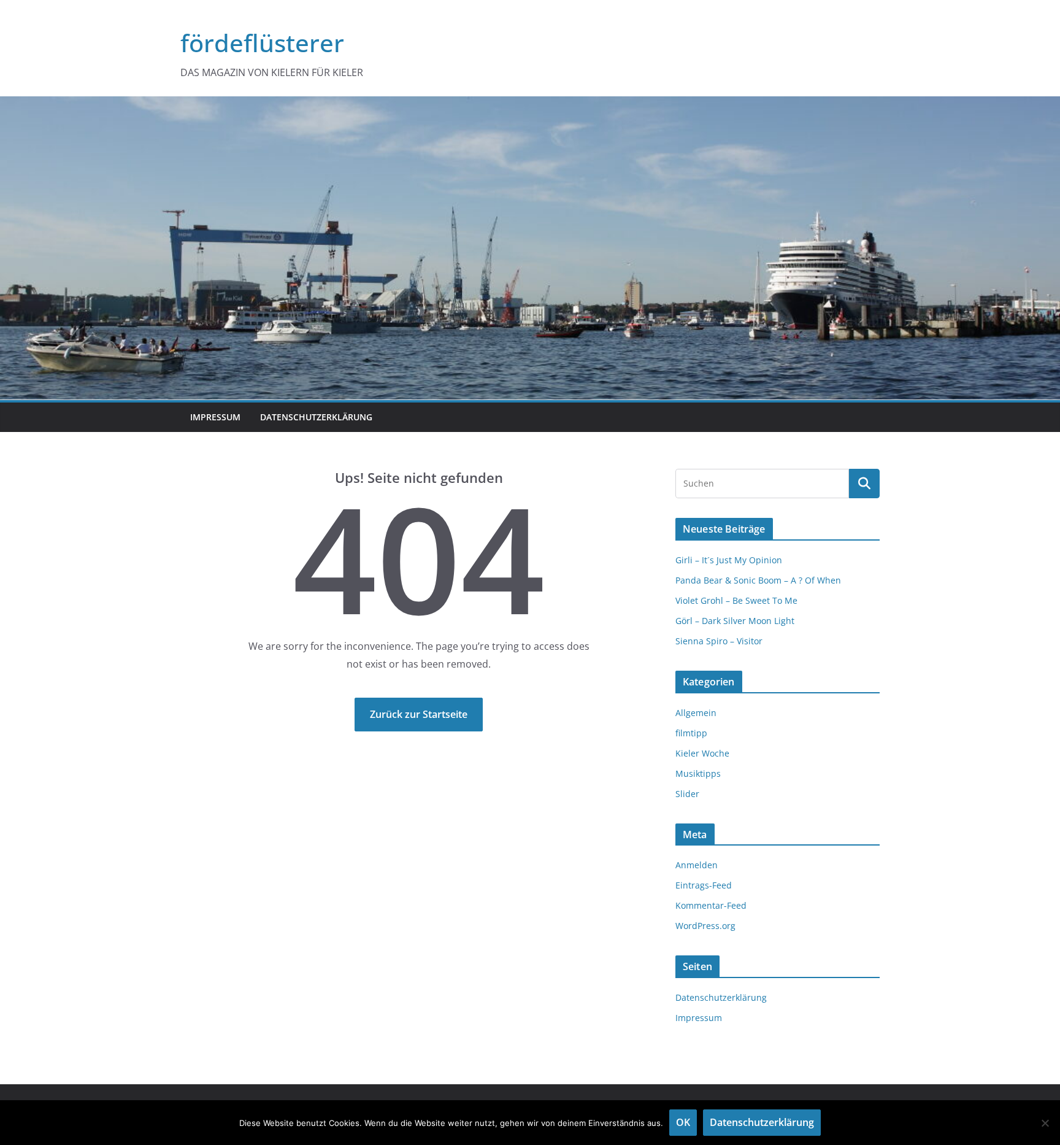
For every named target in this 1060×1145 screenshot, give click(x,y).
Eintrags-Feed (703, 885)
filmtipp (691, 733)
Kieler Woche (702, 753)
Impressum (215, 417)
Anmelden (696, 865)
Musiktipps (698, 773)
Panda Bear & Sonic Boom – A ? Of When (758, 580)
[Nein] (1045, 1123)
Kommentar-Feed (711, 905)
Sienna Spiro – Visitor (718, 641)
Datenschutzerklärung (316, 417)
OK (683, 1122)
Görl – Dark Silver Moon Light (734, 620)
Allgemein (695, 713)
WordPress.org (705, 925)
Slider (687, 794)
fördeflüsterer (262, 43)
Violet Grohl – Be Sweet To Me (736, 600)
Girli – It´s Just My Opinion (728, 560)
